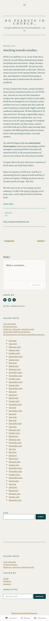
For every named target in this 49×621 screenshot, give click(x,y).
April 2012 (13, 487)
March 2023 (13, 398)
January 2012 (14, 497)
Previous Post (9, 241)
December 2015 (15, 423)
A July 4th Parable (9, 324)
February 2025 (15, 369)
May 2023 (13, 391)
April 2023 (13, 394)
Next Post (40, 241)
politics (11, 204)
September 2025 (15, 356)
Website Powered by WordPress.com (24, 613)
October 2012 (14, 474)
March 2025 (14, 366)
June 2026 (13, 343)
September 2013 (15, 445)
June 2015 (13, 426)
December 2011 (15, 500)
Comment (36, 285)
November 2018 (15, 410)
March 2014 (13, 436)
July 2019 (12, 407)
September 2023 (15, 388)
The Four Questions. (10, 326)
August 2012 (14, 481)
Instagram (7, 584)
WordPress (7, 581)
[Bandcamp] (5, 299)
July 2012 (12, 484)
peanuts (5, 204)
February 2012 (14, 493)
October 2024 (14, 378)
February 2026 (15, 347)
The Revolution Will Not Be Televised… (17, 332)
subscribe (39, 596)
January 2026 (14, 350)
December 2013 (15, 442)
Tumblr (6, 578)
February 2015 (14, 430)
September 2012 (15, 477)
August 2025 (14, 359)
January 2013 (14, 465)
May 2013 (12, 452)
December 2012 (15, 468)
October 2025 (14, 353)
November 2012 (15, 471)
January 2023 (14, 401)
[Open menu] (24, 4)
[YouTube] (9, 299)
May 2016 (12, 420)
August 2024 (14, 385)
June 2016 (13, 417)
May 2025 (13, 363)
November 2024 (15, 375)
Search (5, 513)
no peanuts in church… (25, 22)
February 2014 (14, 439)
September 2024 (15, 382)
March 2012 (13, 490)
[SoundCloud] (14, 299)
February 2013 (14, 461)
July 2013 (12, 449)
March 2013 (13, 458)
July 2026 (12, 340)
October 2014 (14, 433)
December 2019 (15, 404)
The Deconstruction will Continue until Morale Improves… (24, 334)
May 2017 (12, 414)
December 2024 (15, 372)
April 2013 (13, 455)
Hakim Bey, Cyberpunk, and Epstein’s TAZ (18, 329)
